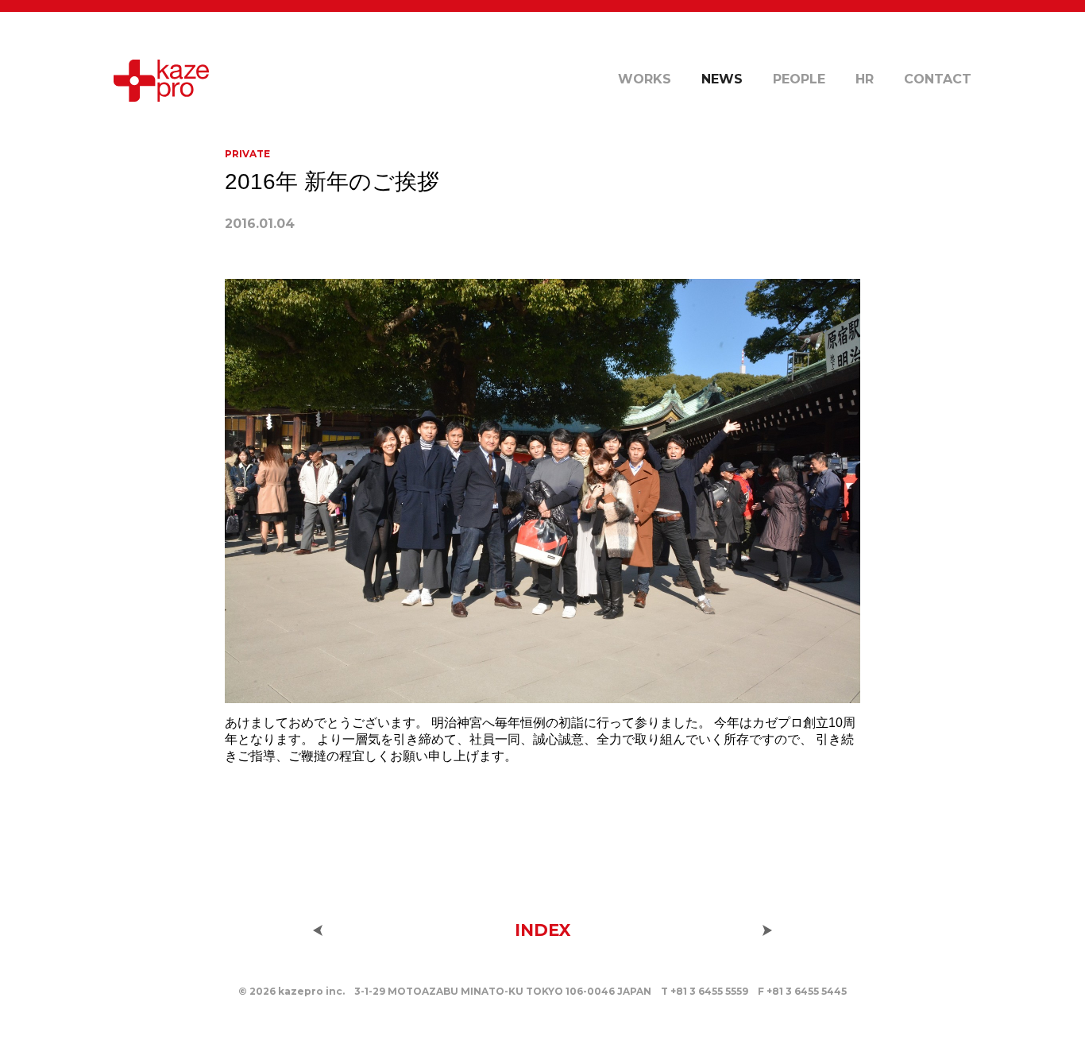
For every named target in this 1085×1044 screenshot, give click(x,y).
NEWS (722, 79)
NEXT (767, 930)
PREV (317, 930)
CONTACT (937, 79)
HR (864, 79)
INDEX (542, 930)
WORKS (644, 79)
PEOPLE (799, 79)
